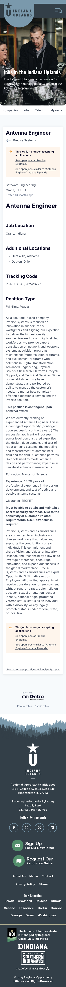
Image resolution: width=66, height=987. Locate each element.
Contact (47, 876)
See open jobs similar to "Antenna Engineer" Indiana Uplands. (35, 170)
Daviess (41, 901)
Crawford (25, 901)
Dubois (56, 901)
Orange (16, 915)
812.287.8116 (33, 805)
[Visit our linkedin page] (52, 827)
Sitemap (44, 884)
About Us (19, 876)
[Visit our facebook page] (13, 827)
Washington (47, 915)
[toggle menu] (58, 10)
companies (10, 110)
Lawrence (26, 908)
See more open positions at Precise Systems (33, 669)
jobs (26, 110)
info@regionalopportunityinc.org (33, 801)
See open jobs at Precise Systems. (30, 162)
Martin (42, 908)
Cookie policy (42, 706)
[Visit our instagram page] (26, 827)
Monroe (56, 908)
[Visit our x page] (39, 827)
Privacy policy (24, 706)
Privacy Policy (25, 884)
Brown (9, 901)
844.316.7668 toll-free (33, 809)
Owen (29, 915)
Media (33, 876)
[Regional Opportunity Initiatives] (18, 9)
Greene (9, 908)
